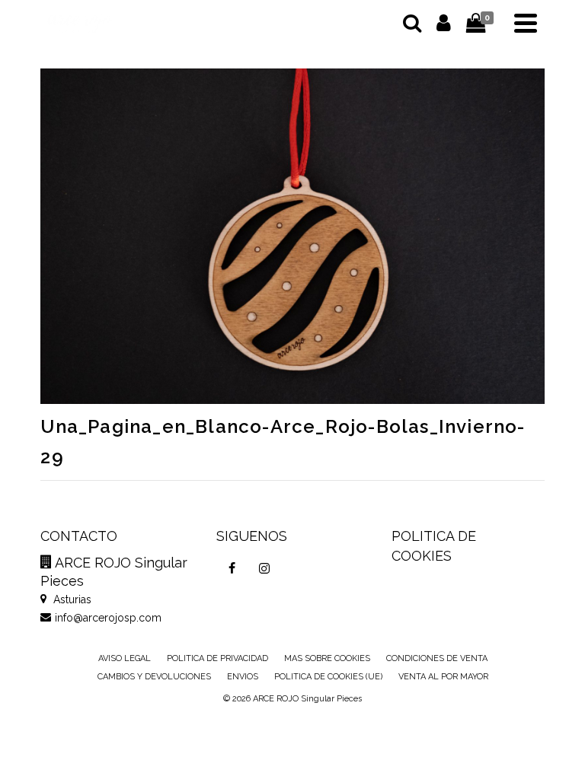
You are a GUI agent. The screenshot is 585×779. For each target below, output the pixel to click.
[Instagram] (264, 568)
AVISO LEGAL (124, 658)
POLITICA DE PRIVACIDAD (217, 658)
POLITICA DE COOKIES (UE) (328, 677)
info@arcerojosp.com (108, 618)
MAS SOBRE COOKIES (327, 658)
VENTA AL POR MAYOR (443, 677)
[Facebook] (232, 568)
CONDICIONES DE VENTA (437, 658)
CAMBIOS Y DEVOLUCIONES (154, 677)
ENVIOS (242, 677)
